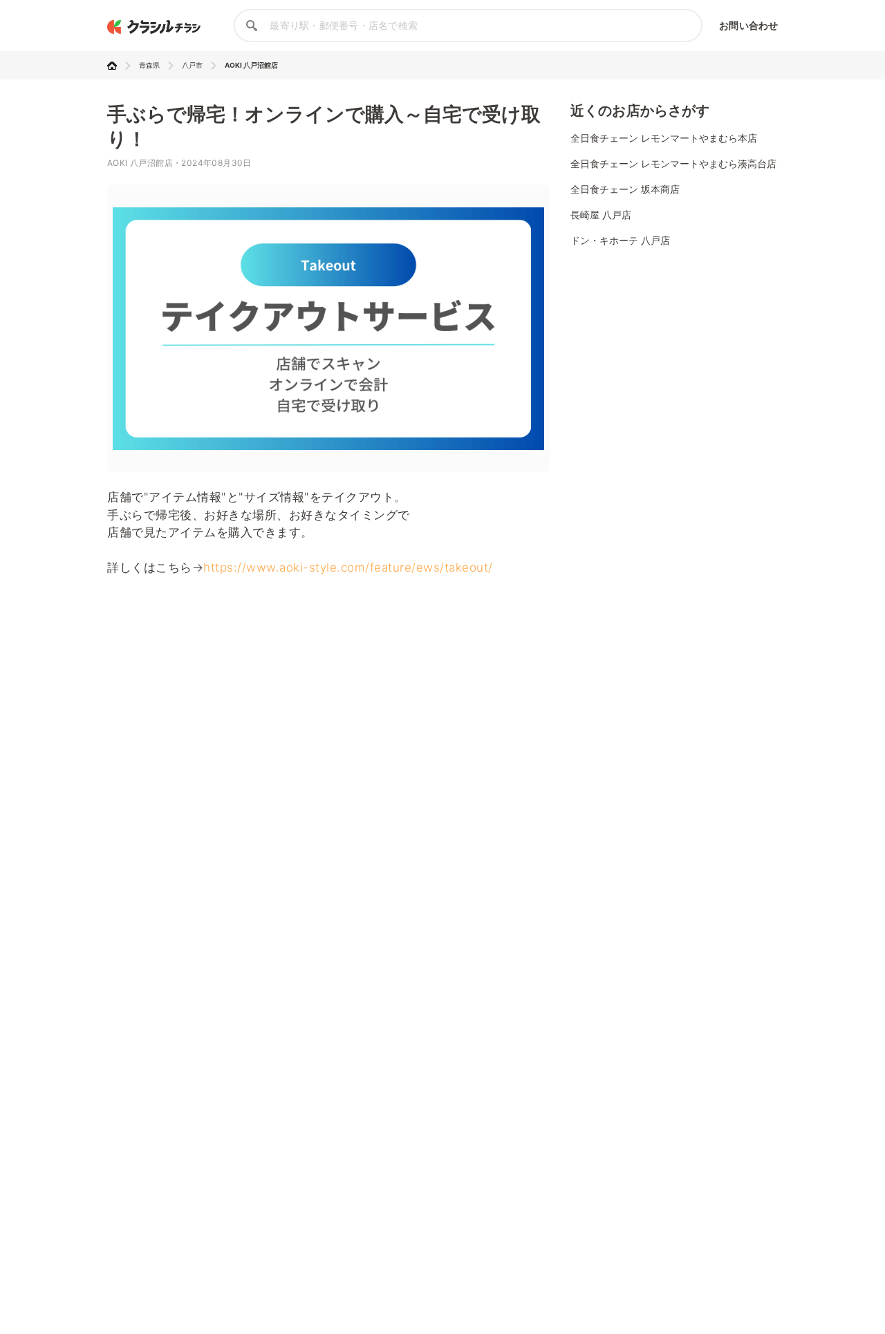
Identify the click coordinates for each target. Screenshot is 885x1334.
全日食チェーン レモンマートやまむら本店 (663, 138)
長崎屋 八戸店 (600, 214)
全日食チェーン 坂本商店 (625, 189)
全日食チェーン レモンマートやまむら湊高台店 (673, 163)
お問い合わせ (748, 25)
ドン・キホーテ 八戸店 (620, 240)
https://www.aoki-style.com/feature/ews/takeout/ (348, 567)
